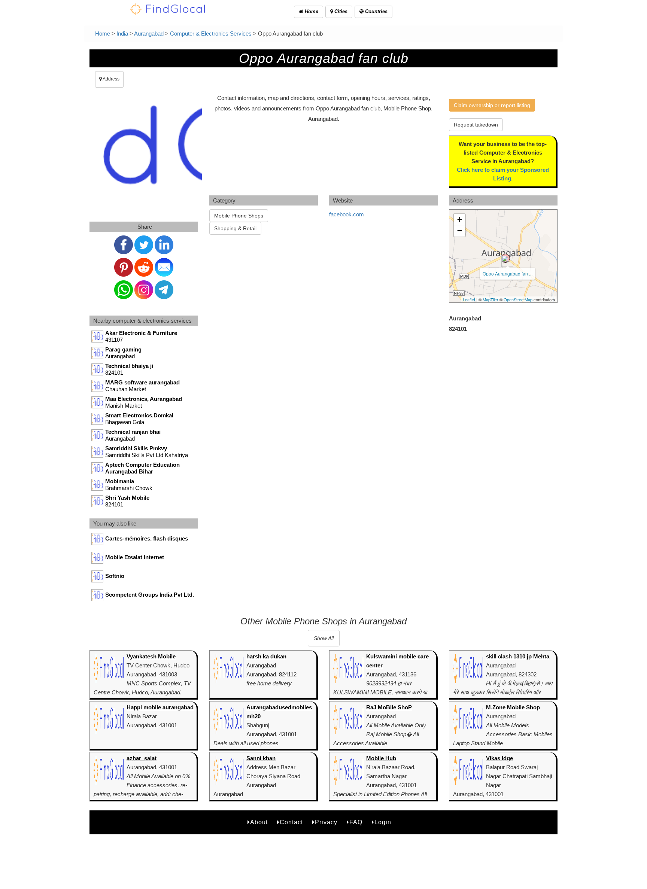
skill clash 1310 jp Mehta (517, 656)
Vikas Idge (499, 758)
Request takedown (476, 125)
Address (110, 79)
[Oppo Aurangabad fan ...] (505, 258)
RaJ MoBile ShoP (389, 707)
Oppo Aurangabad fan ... (507, 273)
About (259, 822)
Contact (291, 822)
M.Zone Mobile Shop (513, 707)
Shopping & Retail (235, 228)
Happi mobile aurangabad (160, 707)
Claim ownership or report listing (492, 105)
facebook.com (346, 214)
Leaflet (469, 299)
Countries (376, 11)
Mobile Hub (381, 758)
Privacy (326, 822)
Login (382, 822)
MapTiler (490, 299)
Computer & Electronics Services (211, 33)
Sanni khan (261, 758)
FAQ (355, 822)
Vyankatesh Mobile (151, 656)
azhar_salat (142, 758)
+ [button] (459, 219)
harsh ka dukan (266, 656)
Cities (340, 11)
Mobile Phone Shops (238, 216)
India (122, 33)
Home (310, 11)
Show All (324, 638)
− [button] (459, 230)
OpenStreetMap (518, 299)
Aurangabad (149, 33)
